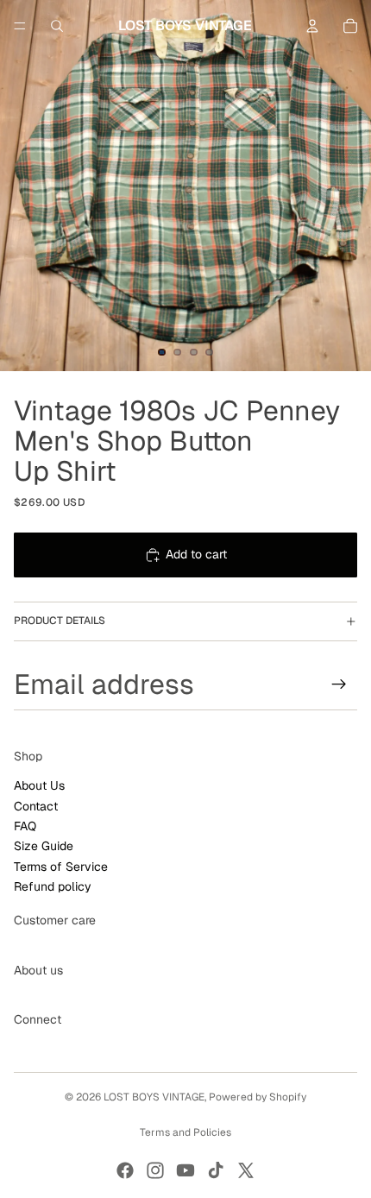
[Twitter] (246, 1170)
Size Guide (43, 846)
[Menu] (20, 26)
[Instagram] (155, 1170)
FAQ (25, 826)
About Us (39, 785)
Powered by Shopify (257, 1097)
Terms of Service (61, 866)
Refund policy (52, 886)
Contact (36, 805)
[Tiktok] (215, 1170)
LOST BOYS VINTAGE (154, 1097)
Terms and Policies (185, 1132)
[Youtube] (185, 1170)
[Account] (312, 26)
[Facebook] (125, 1170)
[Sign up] (339, 683)
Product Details (59, 620)
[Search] (57, 26)
